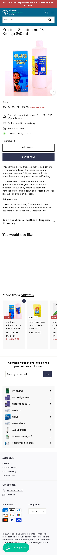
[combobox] (28, 20)
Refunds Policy (9, 467)
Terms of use (8, 475)
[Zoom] (52, 92)
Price (5, 102)
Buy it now (28, 157)
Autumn (27, 295)
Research (7, 463)
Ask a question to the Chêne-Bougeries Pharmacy (26, 222)
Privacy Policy (9, 471)
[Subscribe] (47, 374)
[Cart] (46, 12)
